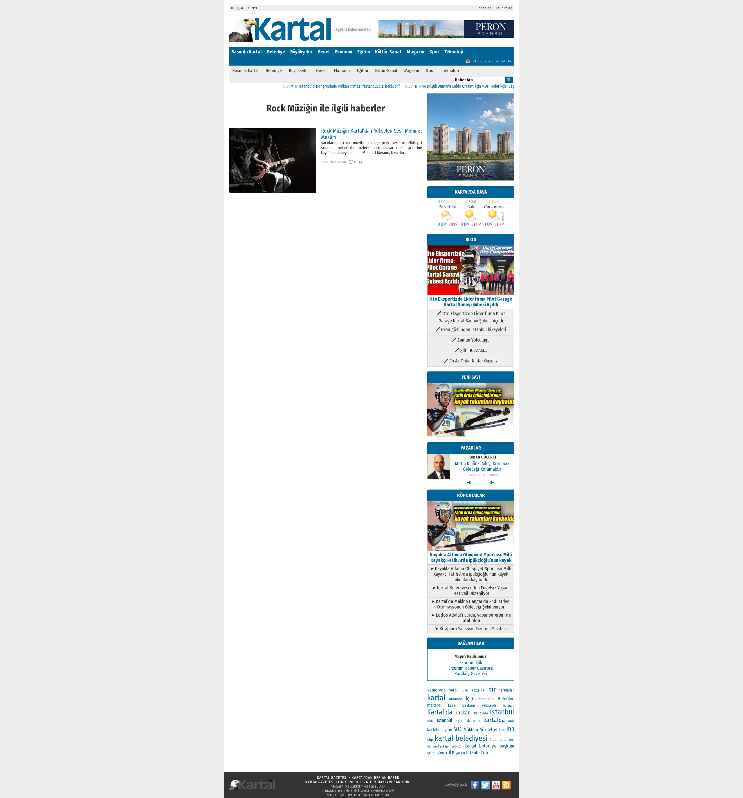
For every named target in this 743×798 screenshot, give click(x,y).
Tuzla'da (478, 690)
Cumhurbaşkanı (438, 746)
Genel (324, 52)
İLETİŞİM (237, 8)
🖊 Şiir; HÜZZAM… (471, 350)
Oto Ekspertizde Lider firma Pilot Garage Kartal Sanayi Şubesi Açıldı (470, 301)
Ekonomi (343, 52)
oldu (430, 721)
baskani (468, 705)
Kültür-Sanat (388, 52)
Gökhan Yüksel (478, 729)
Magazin (415, 52)
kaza (451, 705)
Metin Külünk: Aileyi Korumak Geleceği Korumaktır (482, 466)
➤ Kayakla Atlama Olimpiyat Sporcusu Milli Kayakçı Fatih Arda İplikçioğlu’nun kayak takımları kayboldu (470, 574)
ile (452, 752)
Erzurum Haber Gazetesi (470, 668)
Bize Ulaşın (378, 786)
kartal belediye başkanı (490, 746)
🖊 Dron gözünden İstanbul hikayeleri (471, 329)
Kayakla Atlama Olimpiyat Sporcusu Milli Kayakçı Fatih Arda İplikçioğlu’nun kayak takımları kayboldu (471, 560)
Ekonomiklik (470, 662)
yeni (448, 729)
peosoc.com (360, 795)
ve (458, 728)
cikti (465, 690)
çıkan (431, 752)
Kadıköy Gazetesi (471, 673)
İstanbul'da (477, 752)
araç (511, 721)
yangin (460, 753)
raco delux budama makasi (377, 791)
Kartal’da (439, 712)
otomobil (456, 699)
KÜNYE (253, 8)
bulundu (508, 705)
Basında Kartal (246, 52)
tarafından (506, 690)
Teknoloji (453, 52)
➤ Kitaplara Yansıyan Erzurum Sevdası (471, 628)
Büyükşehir (301, 52)
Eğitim (363, 52)
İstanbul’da (486, 698)
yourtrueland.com (339, 795)
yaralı (453, 690)
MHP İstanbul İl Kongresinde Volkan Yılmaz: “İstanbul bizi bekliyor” (324, 86)
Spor (434, 52)
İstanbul (444, 720)
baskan (462, 712)
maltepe (434, 705)
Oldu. (493, 739)
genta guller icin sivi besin (340, 791)
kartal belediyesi (461, 738)
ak (503, 730)
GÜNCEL (442, 753)
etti (497, 729)
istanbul (502, 712)
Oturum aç (504, 8)
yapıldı (456, 746)
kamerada (436, 690)
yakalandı (489, 705)
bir (492, 689)
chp (430, 739)
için (469, 698)
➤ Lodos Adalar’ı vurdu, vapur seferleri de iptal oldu (471, 617)
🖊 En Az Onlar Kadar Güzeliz (471, 361)
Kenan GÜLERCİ (482, 457)
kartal (436, 697)
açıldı (459, 721)
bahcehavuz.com (378, 795)
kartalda (494, 719)
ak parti (473, 720)
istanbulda (480, 713)
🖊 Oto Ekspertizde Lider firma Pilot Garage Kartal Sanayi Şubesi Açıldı (471, 317)
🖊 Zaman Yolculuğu (471, 340)
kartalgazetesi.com (324, 782)
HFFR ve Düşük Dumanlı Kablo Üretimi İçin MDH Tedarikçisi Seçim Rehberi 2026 (455, 86)
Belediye (276, 52)
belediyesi (506, 740)
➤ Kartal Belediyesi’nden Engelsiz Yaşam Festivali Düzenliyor (471, 590)
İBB (510, 729)
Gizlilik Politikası (357, 786)
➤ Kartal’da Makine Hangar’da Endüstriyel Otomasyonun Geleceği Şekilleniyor (471, 604)
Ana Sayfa (337, 786)
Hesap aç (484, 8)
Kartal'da (435, 729)
